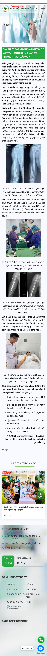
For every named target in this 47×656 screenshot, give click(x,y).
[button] (23, 40)
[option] (23, 495)
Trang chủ (12, 584)
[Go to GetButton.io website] (41, 653)
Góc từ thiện (32, 589)
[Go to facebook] (40, 648)
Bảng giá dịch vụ (15, 602)
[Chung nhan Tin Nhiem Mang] (16, 607)
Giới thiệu (30, 584)
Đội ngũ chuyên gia (16, 594)
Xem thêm (8, 515)
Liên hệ (29, 602)
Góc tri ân (12, 589)
